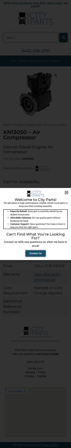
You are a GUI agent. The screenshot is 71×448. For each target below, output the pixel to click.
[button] (66, 192)
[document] (35, 224)
